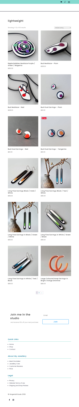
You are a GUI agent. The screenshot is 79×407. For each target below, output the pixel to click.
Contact (12, 349)
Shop (11, 347)
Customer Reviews (16, 366)
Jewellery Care (14, 364)
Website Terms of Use (17, 383)
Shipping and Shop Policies (18, 386)
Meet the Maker (14, 361)
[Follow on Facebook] (9, 399)
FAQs (11, 369)
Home (11, 344)
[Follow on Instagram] (13, 399)
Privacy (11, 381)
